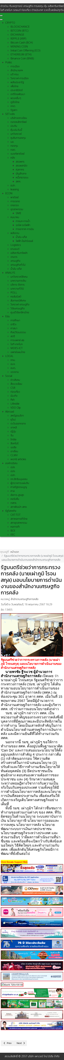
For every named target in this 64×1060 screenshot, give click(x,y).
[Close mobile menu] (1, 19)
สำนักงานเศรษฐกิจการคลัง (24, 599)
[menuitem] (10, 23)
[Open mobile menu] (1, 15)
